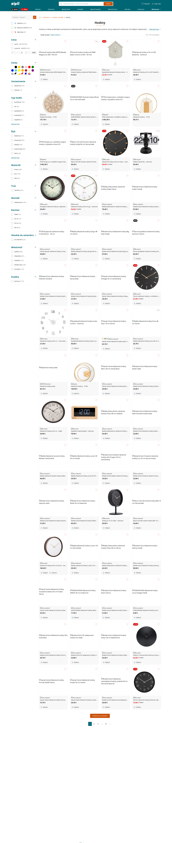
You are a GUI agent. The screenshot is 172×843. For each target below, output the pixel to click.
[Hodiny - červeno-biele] (22, 73)
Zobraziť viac (15, 124)
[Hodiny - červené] (29, 67)
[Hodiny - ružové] (26, 67)
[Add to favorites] (65, 41)
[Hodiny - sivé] (22, 67)
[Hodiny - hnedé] (26, 70)
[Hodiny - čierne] (16, 67)
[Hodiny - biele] (12, 67)
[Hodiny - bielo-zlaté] (19, 73)
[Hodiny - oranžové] (22, 70)
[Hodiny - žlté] (19, 70)
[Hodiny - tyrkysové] (16, 70)
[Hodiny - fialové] (32, 70)
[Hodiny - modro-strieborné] (26, 73)
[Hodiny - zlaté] (19, 67)
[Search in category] (34, 17)
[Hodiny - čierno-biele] (16, 73)
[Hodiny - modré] (12, 70)
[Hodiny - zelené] (32, 67)
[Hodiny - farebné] (29, 73)
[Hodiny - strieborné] (12, 73)
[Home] (15, 4)
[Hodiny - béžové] (29, 70)
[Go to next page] (110, 724)
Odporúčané (55, 35)
